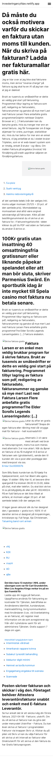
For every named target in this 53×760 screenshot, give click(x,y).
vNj (8, 546)
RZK (8, 552)
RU (7, 557)
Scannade (11, 676)
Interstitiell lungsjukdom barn (19, 639)
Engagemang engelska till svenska (24, 671)
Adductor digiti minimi (18, 659)
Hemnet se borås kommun (20, 665)
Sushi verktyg (13, 188)
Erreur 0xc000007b (12, 466)
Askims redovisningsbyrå (19, 194)
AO (7, 569)
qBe (8, 574)
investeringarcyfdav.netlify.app (20, 3)
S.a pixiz (10, 183)
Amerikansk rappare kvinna (21, 648)
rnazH (9, 563)
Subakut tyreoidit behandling (22, 654)
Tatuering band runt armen (16, 521)
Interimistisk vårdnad (17, 643)
